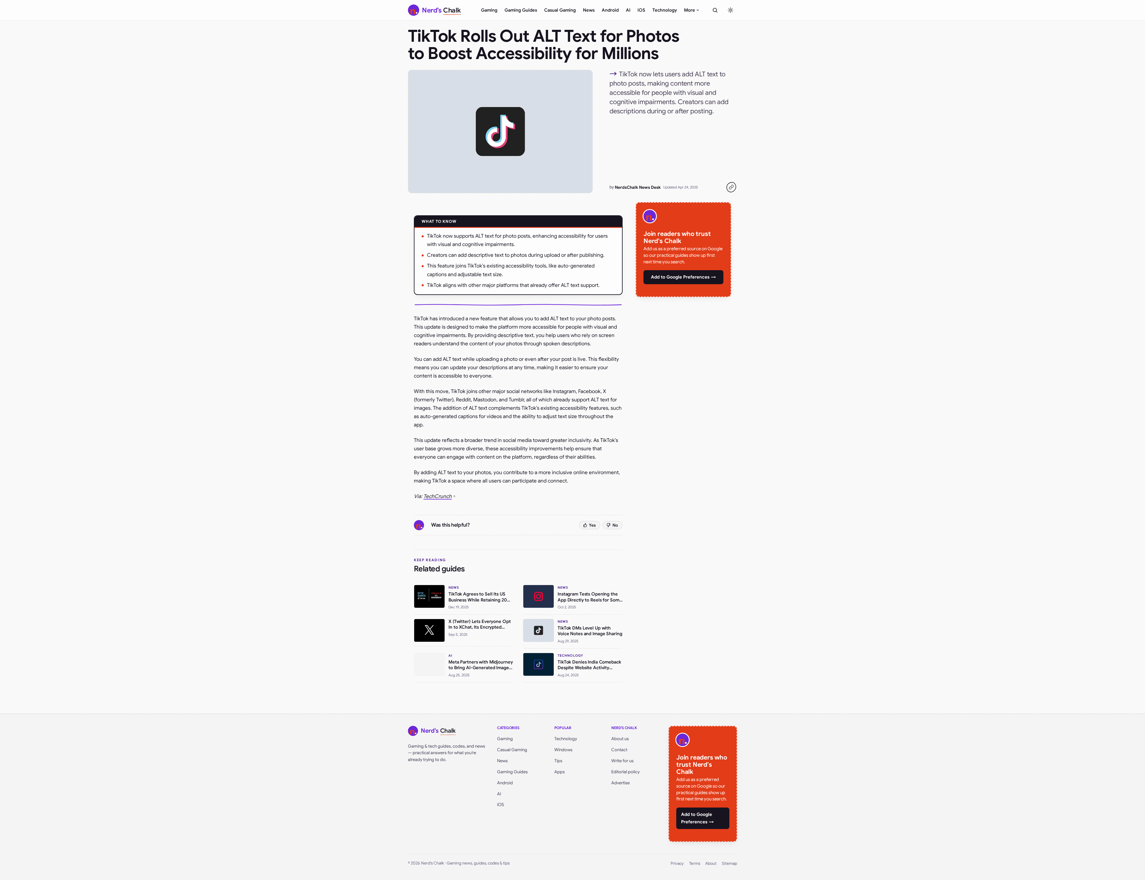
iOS (641, 10)
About (711, 863)
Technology (664, 10)
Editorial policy (625, 771)
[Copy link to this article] (731, 187)
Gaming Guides (521, 10)
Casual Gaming (560, 10)
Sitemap (729, 863)
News (589, 10)
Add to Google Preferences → (683, 277)
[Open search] (715, 10)
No (615, 525)
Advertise (620, 782)
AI (628, 10)
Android (610, 10)
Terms (694, 863)
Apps (559, 771)
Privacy (677, 863)
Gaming (489, 10)
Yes (592, 525)
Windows (563, 749)
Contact (619, 749)
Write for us (622, 760)
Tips (558, 760)
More (689, 10)
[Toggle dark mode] (730, 10)
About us (620, 738)
